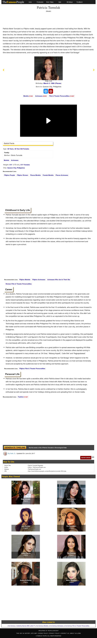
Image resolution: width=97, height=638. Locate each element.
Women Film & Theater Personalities (19, 284)
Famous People (42, 636)
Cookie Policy (43, 633)
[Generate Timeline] (15, 447)
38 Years (10, 149)
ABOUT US (73, 633)
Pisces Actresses (62, 175)
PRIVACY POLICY (54, 633)
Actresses (39, 96)
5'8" (10, 165)
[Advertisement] (37, 20)
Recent (56, 630)
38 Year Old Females (21, 149)
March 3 (46, 83)
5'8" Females (25, 165)
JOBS (79, 633)
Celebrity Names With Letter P (25, 626)
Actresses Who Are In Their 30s (58, 279)
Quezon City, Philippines (16, 168)
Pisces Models (35, 175)
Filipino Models (24, 279)
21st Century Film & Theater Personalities (76, 626)
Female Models (48, 175)
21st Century (11, 626)
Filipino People (9, 175)
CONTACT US (65, 633)
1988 (52, 83)
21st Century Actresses (56, 626)
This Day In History (23, 633)
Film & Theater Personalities (59, 96)
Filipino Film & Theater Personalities (32, 368)
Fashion (21, 397)
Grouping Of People (45, 630)
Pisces (58, 83)
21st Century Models (42, 626)
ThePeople (13, 2)
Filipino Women (22, 175)
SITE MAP (34, 633)
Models (26, 96)
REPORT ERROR (85, 457)
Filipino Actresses (38, 279)
